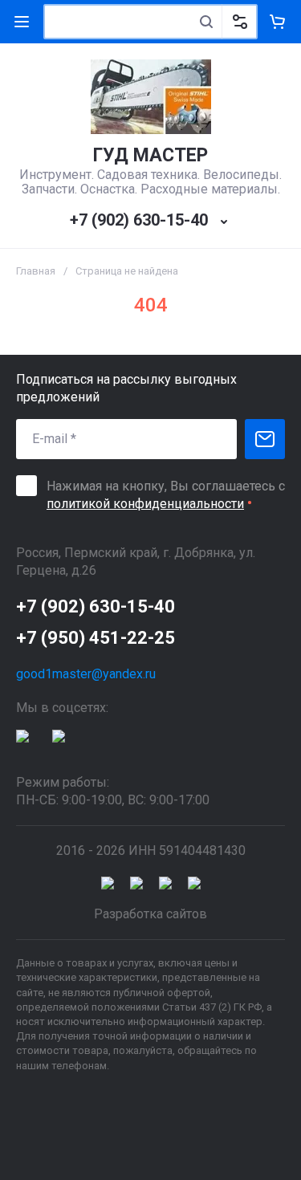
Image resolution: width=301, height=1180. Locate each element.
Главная (35, 271)
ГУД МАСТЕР (150, 155)
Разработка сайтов (150, 914)
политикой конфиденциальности (145, 503)
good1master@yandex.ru (86, 674)
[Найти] (206, 22)
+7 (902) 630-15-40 (139, 220)
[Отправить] (265, 439)
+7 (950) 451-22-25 (95, 638)
